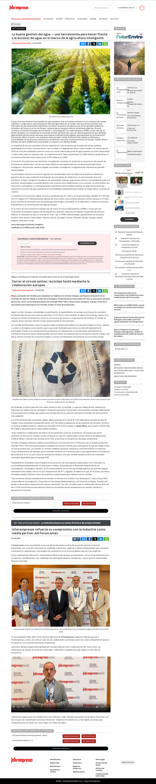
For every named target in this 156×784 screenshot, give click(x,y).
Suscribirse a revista (55, 771)
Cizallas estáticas (131, 129)
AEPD (56, 263)
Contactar (77, 759)
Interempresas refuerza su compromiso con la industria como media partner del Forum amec (128, 295)
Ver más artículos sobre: (27, 522)
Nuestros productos (77, 767)
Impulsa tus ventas (121, 389)
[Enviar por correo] (82, 44)
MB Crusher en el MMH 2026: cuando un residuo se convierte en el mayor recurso (129, 307)
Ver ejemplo (55, 239)
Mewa (13, 296)
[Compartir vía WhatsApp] (105, 44)
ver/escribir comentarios (60, 511)
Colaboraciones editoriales (102, 775)
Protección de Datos (101, 764)
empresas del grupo (60, 260)
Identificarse (55, 759)
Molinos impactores (132, 142)
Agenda (93, 19)
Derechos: (87, 260)
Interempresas (67, 637)
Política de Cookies (100, 769)
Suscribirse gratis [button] (126, 8)
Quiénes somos (79, 772)
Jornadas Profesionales (122, 387)
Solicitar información (71, 503)
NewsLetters (55, 766)
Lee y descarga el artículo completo (27, 224)
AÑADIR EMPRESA (128, 762)
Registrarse (54, 763)
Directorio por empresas (125, 376)
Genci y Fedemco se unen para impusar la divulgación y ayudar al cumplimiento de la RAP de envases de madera (129, 333)
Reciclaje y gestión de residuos (26, 19)
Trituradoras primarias (134, 117)
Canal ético (77, 763)
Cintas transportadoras (134, 104)
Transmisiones (134, 154)
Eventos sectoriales (121, 395)
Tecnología (82, 19)
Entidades (103, 19)
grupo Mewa (81, 426)
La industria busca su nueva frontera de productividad (70, 522)
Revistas (114, 19)
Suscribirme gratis (87, 243)
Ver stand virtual (88, 503)
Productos (70, 19)
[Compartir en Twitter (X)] (93, 44)
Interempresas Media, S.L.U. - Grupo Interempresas (81, 781)
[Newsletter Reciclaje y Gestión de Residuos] (129, 190)
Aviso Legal (36, 255)
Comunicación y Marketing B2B (125, 392)
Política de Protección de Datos (52, 255)
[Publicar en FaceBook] (88, 44)
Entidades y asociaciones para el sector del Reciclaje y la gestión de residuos (128, 370)
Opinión (59, 19)
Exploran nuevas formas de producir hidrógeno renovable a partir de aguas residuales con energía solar (129, 319)
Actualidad (48, 19)
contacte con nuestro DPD (76, 262)
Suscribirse (129, 219)
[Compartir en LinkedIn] (99, 44)
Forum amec (18, 545)
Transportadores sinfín (134, 92)
